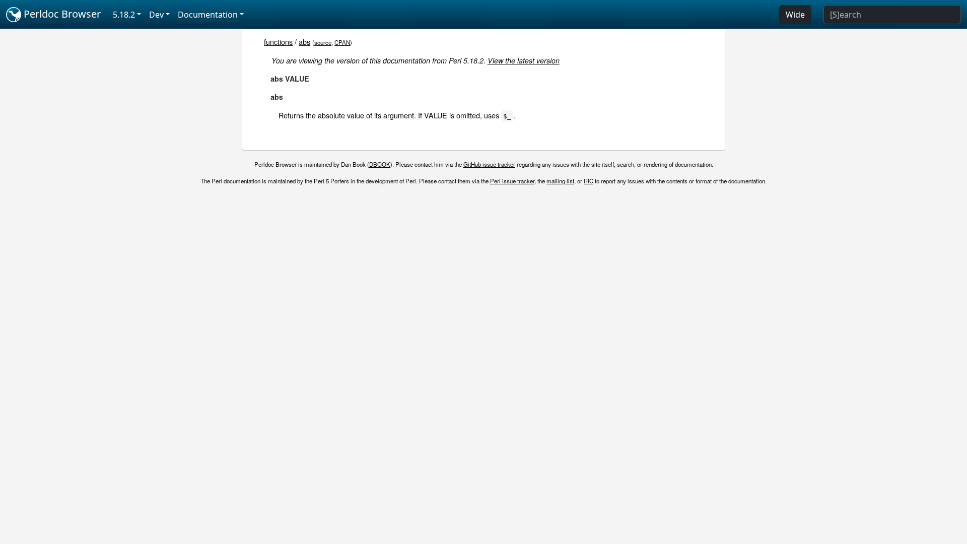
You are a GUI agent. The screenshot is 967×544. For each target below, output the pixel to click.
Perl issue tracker (512, 181)
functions (278, 41)
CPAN (342, 42)
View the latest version (524, 60)
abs (304, 41)
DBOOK (379, 164)
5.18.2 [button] (124, 14)
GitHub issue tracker (489, 164)
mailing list (560, 181)
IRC (588, 181)
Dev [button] (156, 14)
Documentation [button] (208, 14)
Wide (795, 14)
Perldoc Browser (61, 14)
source (322, 42)
